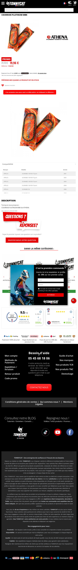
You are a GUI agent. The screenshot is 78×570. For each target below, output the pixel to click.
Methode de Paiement (11, 361)
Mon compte (11, 355)
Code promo (11, 378)
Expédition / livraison (11, 368)
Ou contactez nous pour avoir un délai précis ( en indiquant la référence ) (30, 92)
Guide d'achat (66, 355)
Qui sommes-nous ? (50, 401)
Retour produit (12, 373)
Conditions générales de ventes (21, 401)
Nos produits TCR (64, 364)
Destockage (67, 373)
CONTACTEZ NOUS (39, 387)
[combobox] (39, 10)
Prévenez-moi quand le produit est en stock (20, 80)
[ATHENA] (57, 37)
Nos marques (66, 360)
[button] (3, 129)
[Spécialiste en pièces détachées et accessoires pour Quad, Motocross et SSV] (33, 3)
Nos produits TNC (64, 369)
